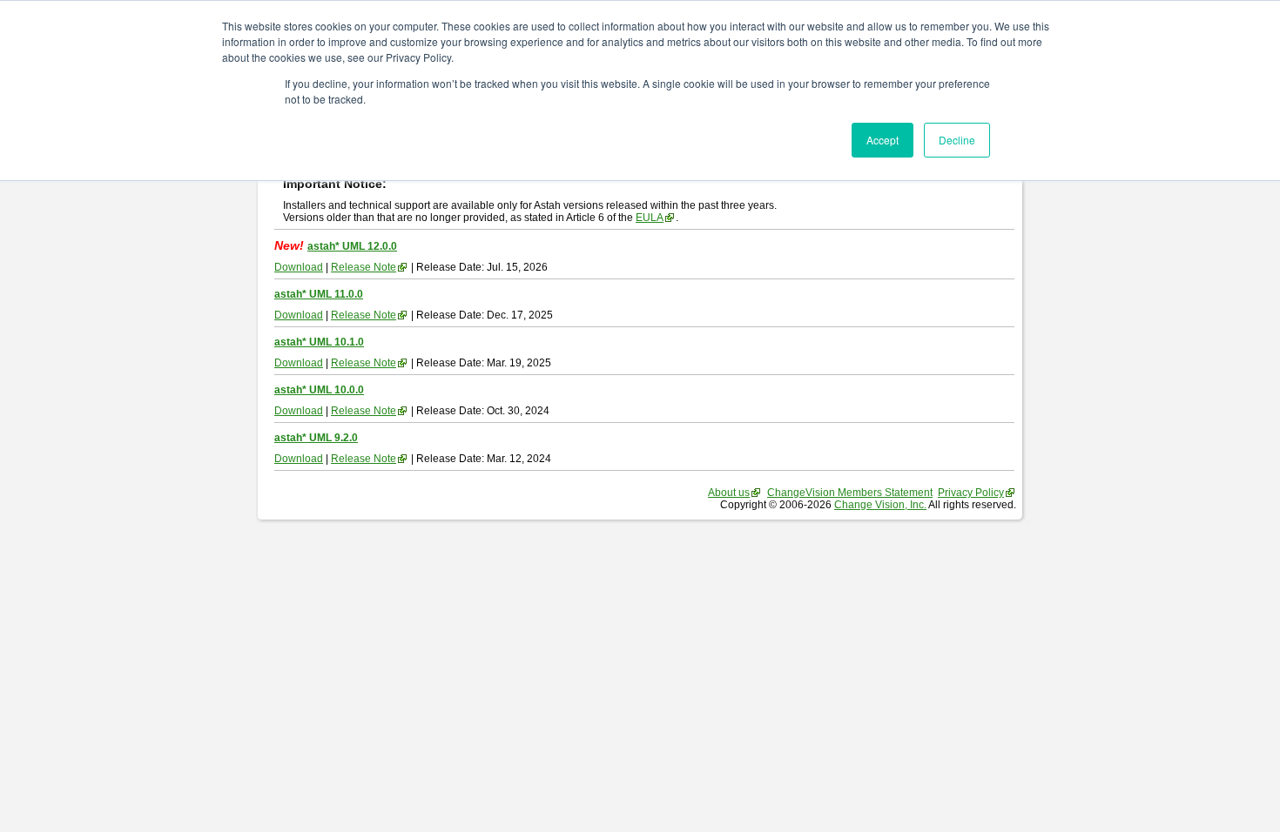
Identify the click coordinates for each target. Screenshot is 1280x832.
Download (298, 267)
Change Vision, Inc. (880, 505)
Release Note (363, 267)
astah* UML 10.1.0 (319, 342)
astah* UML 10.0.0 (319, 390)
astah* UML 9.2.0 (316, 438)
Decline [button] (957, 139)
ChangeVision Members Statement (850, 492)
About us (729, 492)
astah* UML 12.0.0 (352, 246)
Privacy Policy (971, 492)
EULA (650, 217)
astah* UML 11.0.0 (318, 294)
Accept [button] (882, 139)
